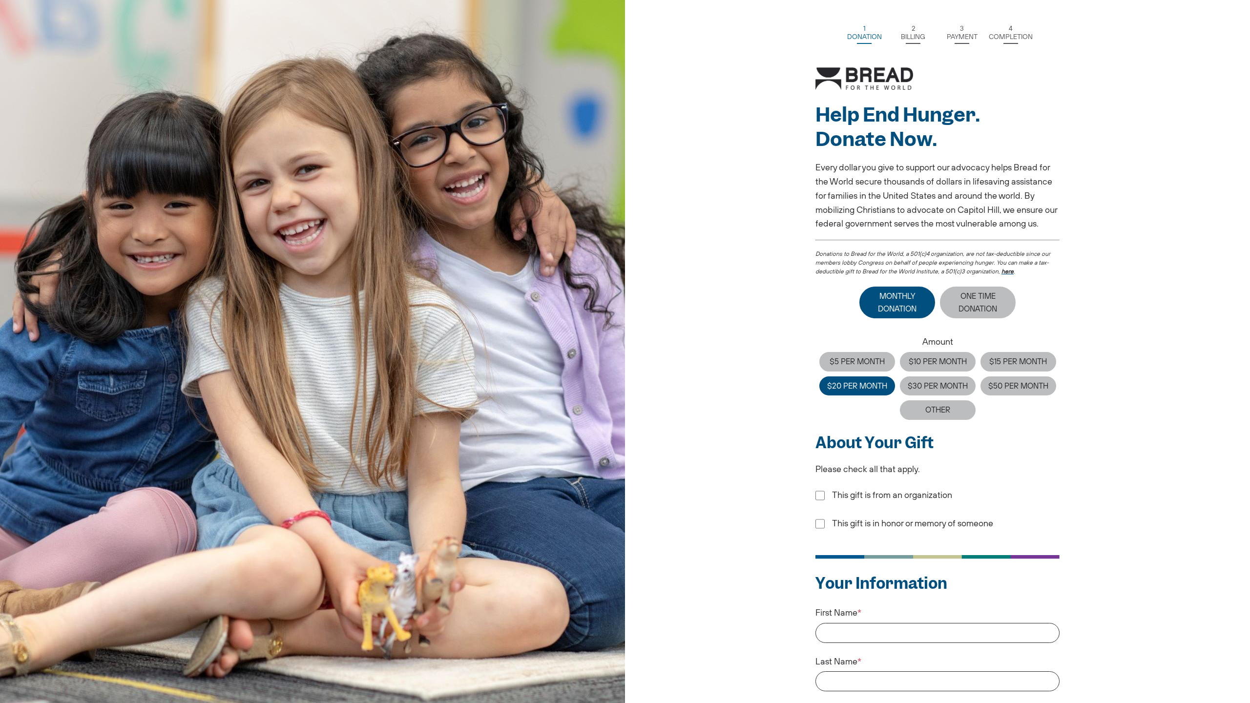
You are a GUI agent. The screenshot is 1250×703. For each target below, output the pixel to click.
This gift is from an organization (892, 495)
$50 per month (1018, 385)
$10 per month (938, 361)
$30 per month (938, 385)
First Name (836, 612)
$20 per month (857, 385)
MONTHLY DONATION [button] (897, 302)
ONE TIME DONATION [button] (977, 302)
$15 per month (1018, 361)
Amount (937, 341)
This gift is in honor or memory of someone (912, 523)
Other (937, 409)
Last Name (836, 661)
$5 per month (857, 361)
